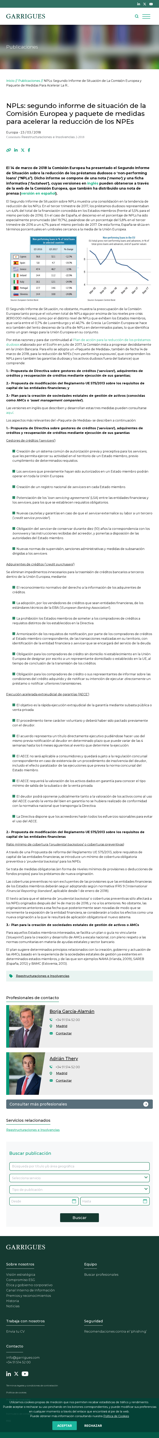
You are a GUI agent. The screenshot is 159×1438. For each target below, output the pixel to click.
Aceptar (64, 1426)
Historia (12, 1301)
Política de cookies (16, 1392)
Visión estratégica (20, 1274)
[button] (8, 150)
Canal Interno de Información (30, 1290)
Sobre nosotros (20, 1264)
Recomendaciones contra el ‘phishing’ (115, 1331)
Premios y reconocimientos (28, 1296)
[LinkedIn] (16, 150)
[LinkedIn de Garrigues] (138, 4)
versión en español (38, 193)
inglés (92, 183)
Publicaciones (29, 81)
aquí (9, 413)
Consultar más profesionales (38, 1104)
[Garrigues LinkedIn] (8, 1373)
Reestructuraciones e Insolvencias (42, 976)
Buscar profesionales (101, 1274)
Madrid (61, 1026)
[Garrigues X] (16, 1373)
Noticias (12, 1306)
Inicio (10, 81)
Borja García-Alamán (72, 1011)
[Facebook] (29, 150)
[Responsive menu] (146, 16)
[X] (23, 150)
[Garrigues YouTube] (25, 1373)
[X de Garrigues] (144, 4)
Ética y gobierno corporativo (29, 1285)
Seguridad (93, 1321)
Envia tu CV (15, 1331)
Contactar (64, 1033)
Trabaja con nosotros (25, 1321)
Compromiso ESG (20, 1280)
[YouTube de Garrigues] (151, 4)
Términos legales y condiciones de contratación (32, 1385)
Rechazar (93, 1426)
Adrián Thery (64, 1058)
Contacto (14, 1346)
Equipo (90, 1264)
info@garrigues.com (23, 1357)
